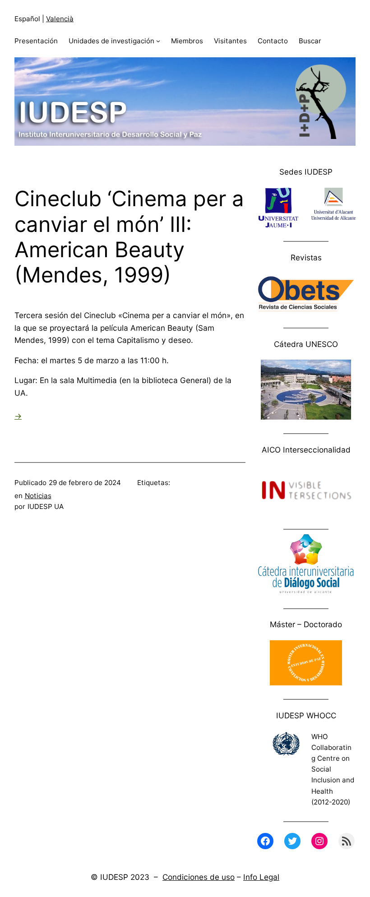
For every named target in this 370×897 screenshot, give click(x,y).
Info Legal (261, 877)
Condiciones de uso (198, 877)
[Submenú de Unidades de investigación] (158, 41)
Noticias (38, 495)
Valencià (60, 18)
